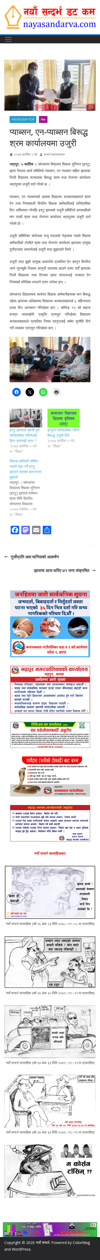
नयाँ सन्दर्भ (42, 1242)
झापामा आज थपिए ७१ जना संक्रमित (61, 570)
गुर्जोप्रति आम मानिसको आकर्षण (35, 557)
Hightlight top (23, 119)
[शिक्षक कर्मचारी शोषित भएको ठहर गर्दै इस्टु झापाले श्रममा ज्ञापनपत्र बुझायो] (28, 487)
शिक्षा (43, 119)
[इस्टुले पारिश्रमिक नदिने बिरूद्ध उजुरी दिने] (63, 418)
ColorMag (81, 1242)
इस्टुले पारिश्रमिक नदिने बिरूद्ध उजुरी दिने (63, 432)
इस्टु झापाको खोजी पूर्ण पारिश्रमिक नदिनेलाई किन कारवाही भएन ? (25, 435)
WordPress (21, 1249)
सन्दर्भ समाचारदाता (54, 154)
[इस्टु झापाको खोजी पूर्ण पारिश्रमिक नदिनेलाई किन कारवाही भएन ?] (26, 418)
